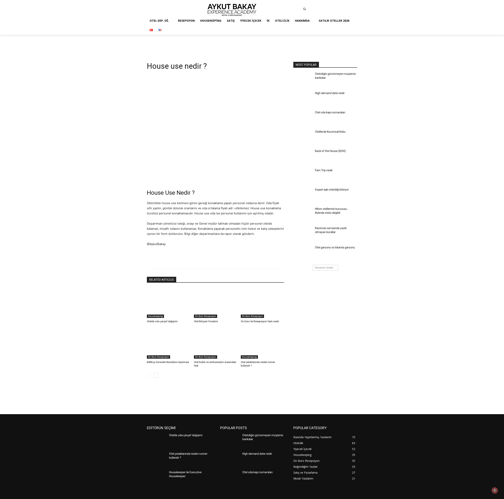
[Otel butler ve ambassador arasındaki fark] (215, 344)
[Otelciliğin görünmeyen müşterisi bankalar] (302, 79)
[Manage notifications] (495, 490)
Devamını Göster (324, 267)
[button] (304, 9)
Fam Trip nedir (324, 170)
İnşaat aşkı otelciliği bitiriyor (332, 189)
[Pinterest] (298, 9)
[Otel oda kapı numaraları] (302, 118)
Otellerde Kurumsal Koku (330, 131)
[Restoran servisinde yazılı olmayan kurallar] (302, 234)
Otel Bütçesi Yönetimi (206, 321)
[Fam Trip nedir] (302, 176)
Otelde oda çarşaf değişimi (162, 321)
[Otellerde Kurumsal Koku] (302, 137)
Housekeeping (155, 316)
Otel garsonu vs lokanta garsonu (335, 247)
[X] (185, 175)
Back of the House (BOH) (330, 151)
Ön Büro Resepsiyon (205, 316)
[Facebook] (275, 9)
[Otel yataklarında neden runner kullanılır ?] (262, 344)
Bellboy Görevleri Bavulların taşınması (168, 362)
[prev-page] (149, 375)
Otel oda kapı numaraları (330, 112)
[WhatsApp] (203, 175)
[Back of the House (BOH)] (302, 156)
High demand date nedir (330, 93)
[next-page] (155, 375)
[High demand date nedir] (302, 99)
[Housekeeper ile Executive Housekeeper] (156, 478)
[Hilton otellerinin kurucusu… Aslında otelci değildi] (302, 214)
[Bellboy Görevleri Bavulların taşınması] (168, 344)
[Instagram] (282, 9)
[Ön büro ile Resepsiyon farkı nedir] (262, 303)
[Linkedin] (290, 9)
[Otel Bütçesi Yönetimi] (215, 303)
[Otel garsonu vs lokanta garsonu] (302, 253)
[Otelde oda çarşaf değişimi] (168, 303)
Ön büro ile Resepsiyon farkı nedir (260, 321)
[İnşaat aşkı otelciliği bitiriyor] (302, 195)
